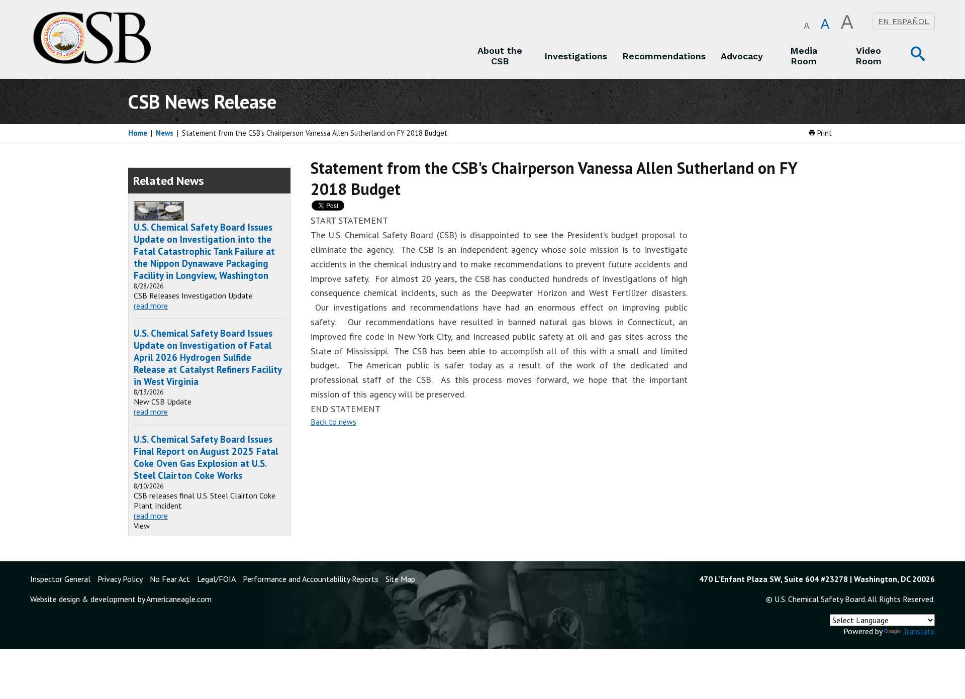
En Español (903, 21)
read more (151, 306)
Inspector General (60, 579)
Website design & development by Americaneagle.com (121, 599)
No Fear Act (170, 579)
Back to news (333, 422)
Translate (919, 631)
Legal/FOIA (216, 579)
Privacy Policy (120, 579)
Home (137, 133)
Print (823, 133)
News (164, 133)
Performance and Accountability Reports (310, 579)
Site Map (400, 579)
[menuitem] (500, 55)
